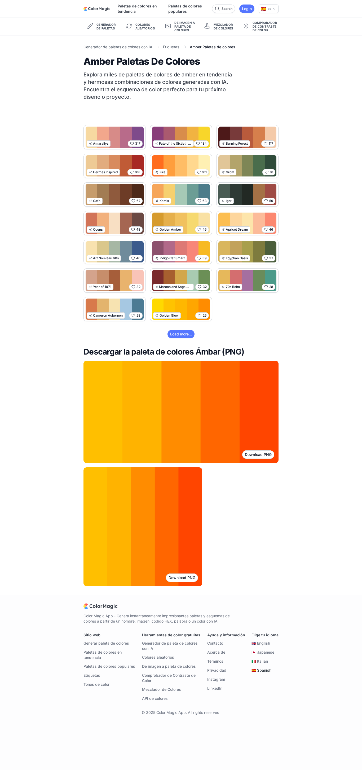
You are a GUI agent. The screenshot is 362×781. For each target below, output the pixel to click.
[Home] (96, 9)
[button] (269, 9)
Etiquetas (171, 47)
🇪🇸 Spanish (261, 670)
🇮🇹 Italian (259, 661)
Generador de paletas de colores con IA (117, 47)
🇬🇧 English (260, 643)
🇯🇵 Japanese (262, 652)
